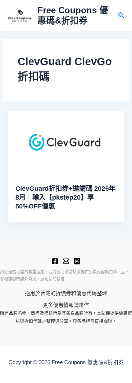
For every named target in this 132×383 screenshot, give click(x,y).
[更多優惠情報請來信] (66, 261)
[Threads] (77, 261)
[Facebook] (55, 261)
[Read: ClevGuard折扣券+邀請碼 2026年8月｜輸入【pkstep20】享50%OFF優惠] (66, 143)
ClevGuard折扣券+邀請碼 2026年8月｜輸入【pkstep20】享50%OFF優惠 (65, 197)
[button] (121, 15)
